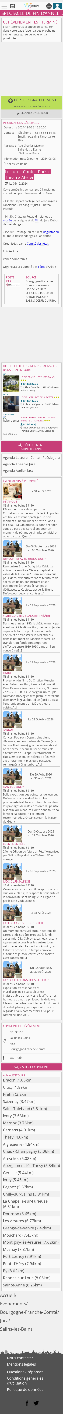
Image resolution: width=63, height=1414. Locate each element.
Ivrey (7, 1179)
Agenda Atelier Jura (18, 470)
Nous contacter (20, 1357)
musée (7, 220)
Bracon (9, 1080)
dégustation (51, 232)
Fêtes (41, 267)
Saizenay (11, 1101)
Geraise (10, 1172)
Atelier (27, 177)
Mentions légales (21, 1364)
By (5, 1270)
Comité (31, 243)
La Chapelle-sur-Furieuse (25, 1201)
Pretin (8, 1094)
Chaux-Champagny (20, 1151)
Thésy (8, 1137)
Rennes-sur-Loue (18, 1277)
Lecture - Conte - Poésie (28, 171)
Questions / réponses (25, 1371)
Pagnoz (9, 1187)
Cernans (10, 1130)
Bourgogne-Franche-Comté (28, 1049)
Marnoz (10, 1123)
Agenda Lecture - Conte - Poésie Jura (31, 457)
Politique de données (25, 1389)
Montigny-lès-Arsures (22, 1242)
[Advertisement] (31, 69)
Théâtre (13, 177)
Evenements (13, 1304)
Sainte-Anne (14, 1285)
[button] (31, 102)
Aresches (11, 1158)
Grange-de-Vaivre (18, 1228)
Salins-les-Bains (20, 1038)
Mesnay (10, 1249)
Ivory (7, 1115)
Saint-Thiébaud (16, 1108)
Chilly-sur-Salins (17, 1194)
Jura (12, 1043)
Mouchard (12, 1235)
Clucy (8, 1087)
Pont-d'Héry (13, 1263)
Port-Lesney (13, 1256)
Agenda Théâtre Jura (19, 464)
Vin (37, 220)
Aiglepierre (12, 1144)
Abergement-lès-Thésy (23, 1165)
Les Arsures (13, 1220)
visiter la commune (31, 1067)
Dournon (11, 1213)
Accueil (7, 1295)
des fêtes (43, 243)
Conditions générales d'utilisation (25, 1381)
